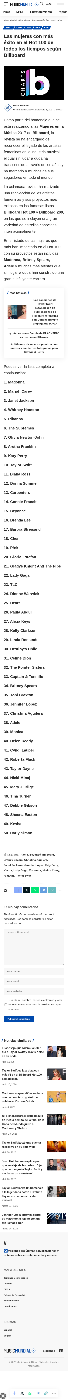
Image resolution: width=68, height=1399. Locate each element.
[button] (7, 4)
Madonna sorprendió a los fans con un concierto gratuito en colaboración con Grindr (22, 1097)
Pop (29, 27)
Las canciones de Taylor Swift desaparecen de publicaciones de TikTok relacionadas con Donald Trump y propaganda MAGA (45, 311)
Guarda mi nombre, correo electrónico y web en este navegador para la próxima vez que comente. (35, 1004)
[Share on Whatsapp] (30, 1393)
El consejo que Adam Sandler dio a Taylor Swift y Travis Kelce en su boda (23, 1052)
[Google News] (61, 1351)
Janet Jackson (13, 865)
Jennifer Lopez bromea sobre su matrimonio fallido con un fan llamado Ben (21, 1219)
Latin (19, 27)
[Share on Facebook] (14, 1393)
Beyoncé (35, 854)
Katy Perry (51, 865)
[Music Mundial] (24, 4)
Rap (46, 27)
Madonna (35, 870)
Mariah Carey (50, 870)
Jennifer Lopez (33, 865)
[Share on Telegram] (38, 1393)
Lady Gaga (20, 870)
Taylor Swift (23, 875)
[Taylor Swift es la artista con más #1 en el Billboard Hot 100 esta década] (56, 1074)
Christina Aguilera (35, 859)
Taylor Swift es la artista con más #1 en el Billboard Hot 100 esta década (22, 1074)
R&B (38, 27)
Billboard (48, 854)
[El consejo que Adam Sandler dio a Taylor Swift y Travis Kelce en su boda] (56, 1051)
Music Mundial (21, 105)
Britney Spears (13, 859)
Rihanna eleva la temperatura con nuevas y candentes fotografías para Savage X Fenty (34, 348)
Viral (9, 27)
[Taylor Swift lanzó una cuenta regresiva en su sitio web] (56, 1146)
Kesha (8, 870)
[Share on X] (22, 1393)
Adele (24, 854)
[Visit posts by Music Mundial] (8, 108)
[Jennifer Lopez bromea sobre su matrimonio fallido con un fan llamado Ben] (56, 1218)
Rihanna (9, 875)
